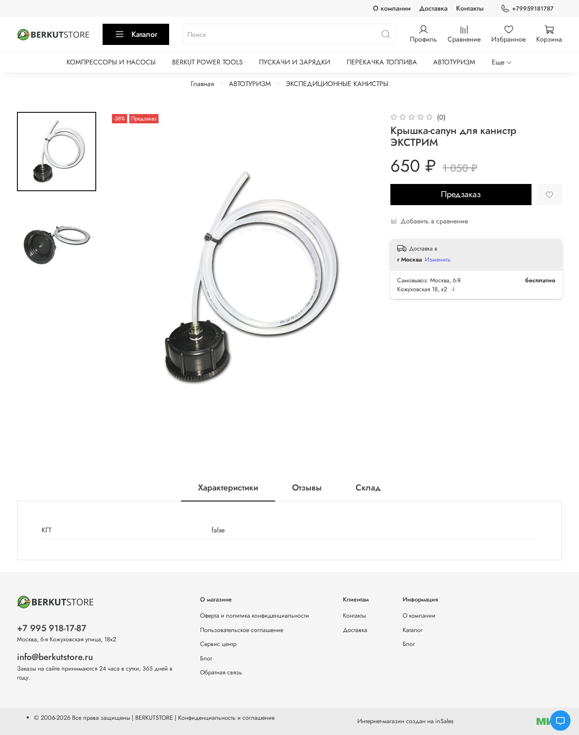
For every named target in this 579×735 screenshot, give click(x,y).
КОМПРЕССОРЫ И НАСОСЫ (111, 62)
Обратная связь (221, 672)
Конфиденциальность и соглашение (226, 717)
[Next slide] (360, 279)
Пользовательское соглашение (241, 630)
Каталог (144, 34)
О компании (392, 8)
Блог (206, 658)
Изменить (438, 259)
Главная (202, 84)
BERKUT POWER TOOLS (207, 62)
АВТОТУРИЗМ (454, 62)
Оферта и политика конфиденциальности (254, 615)
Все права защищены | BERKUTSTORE (123, 717)
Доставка (433, 8)
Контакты (470, 8)
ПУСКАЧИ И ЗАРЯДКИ (294, 62)
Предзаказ (461, 194)
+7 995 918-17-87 (51, 628)
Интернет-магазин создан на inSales (405, 721)
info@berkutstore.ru (55, 657)
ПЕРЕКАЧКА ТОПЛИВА (382, 62)
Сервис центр (218, 644)
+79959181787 (533, 8)
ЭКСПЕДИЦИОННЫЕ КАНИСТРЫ (337, 84)
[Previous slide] (127, 279)
